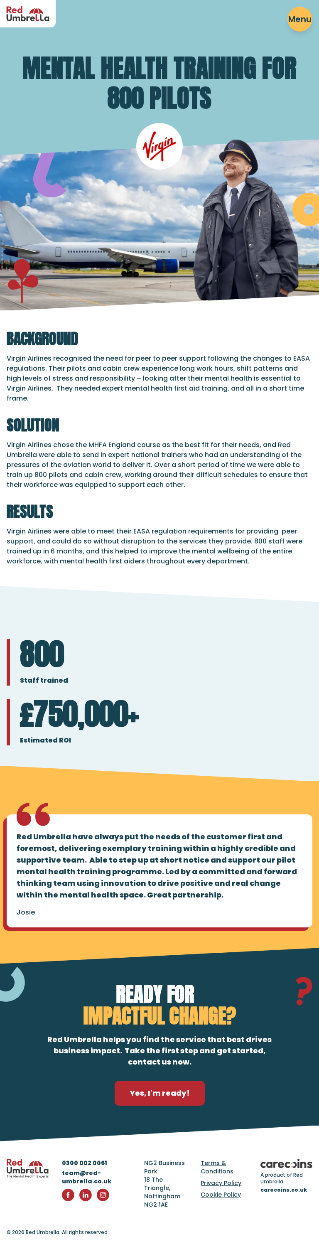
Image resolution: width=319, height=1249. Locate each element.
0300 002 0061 (84, 1163)
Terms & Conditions (217, 1167)
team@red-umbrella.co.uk (86, 1177)
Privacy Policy (221, 1183)
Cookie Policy (221, 1194)
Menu (300, 19)
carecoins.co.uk (283, 1189)
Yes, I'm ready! (160, 1093)
